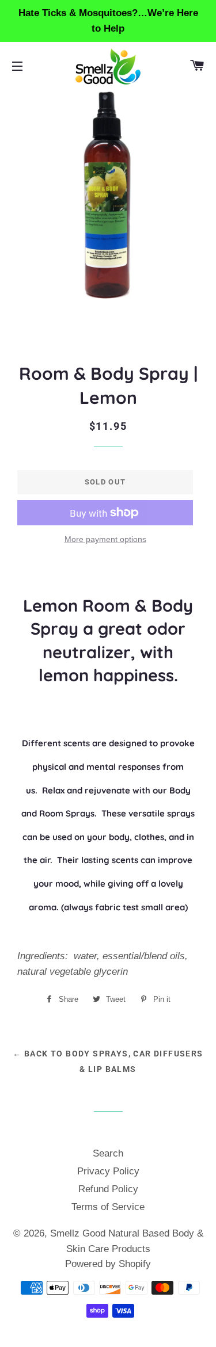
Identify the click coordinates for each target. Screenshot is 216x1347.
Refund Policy (108, 1189)
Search (108, 1153)
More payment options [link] (105, 539)
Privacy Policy (108, 1171)
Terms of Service (108, 1206)
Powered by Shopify (108, 1263)
